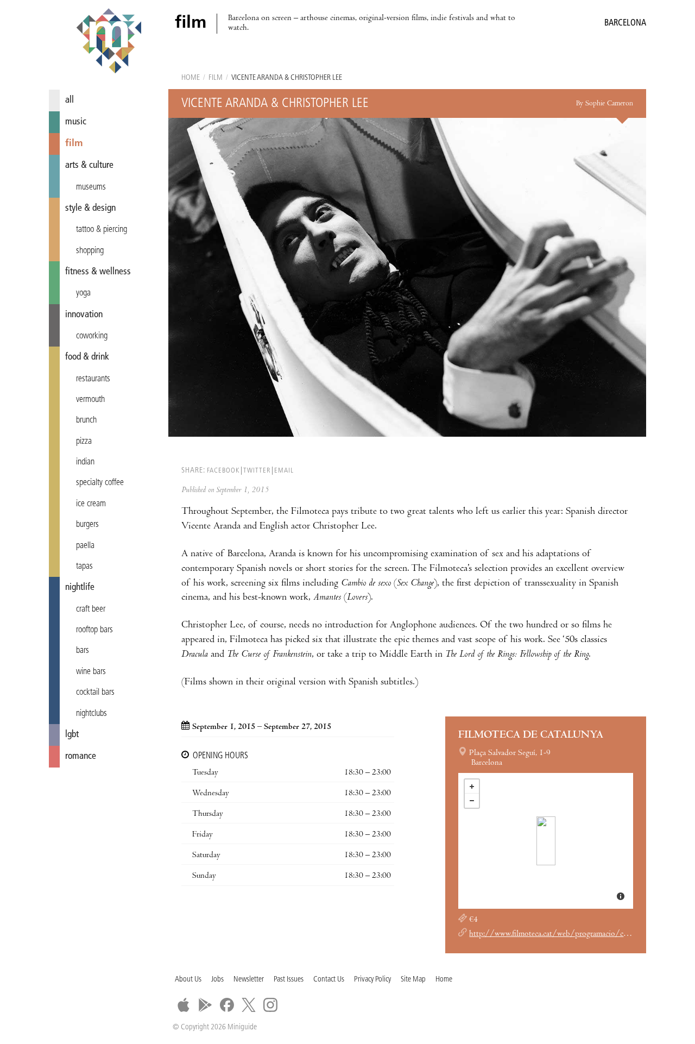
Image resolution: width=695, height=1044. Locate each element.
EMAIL (284, 470)
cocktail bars (95, 692)
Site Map (413, 980)
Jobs (217, 980)
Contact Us (328, 980)
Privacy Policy (372, 980)
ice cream (91, 504)
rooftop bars (94, 630)
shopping (90, 251)
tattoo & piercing (101, 229)
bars (82, 650)
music (75, 122)
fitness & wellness (98, 271)
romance (80, 756)
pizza (84, 441)
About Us (188, 980)
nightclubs (91, 713)
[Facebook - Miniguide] (227, 1005)
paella (85, 546)
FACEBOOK (223, 470)
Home (190, 78)
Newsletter (248, 980)
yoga (83, 293)
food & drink (87, 357)
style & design (90, 208)
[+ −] (545, 841)
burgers (87, 524)
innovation (84, 314)
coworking (92, 336)
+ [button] (472, 786)
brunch (86, 420)
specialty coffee (100, 483)
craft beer (90, 609)
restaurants (93, 379)
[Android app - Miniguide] (205, 1005)
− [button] (472, 801)
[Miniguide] (108, 42)
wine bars (91, 672)
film (74, 143)
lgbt (72, 734)
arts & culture (89, 165)
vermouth (90, 399)
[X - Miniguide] (248, 1005)
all (69, 100)
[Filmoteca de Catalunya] (545, 840)
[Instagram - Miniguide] (270, 1005)
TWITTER (256, 470)
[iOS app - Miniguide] (183, 1005)
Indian (85, 462)
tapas (84, 566)
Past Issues (289, 980)
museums (91, 187)
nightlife (79, 587)
